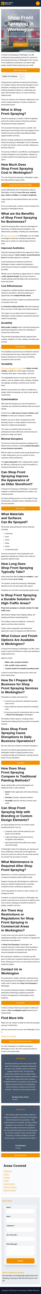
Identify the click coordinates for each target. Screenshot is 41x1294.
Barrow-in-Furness (10, 1187)
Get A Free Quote (20, 1155)
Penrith (6, 1181)
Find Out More (20, 347)
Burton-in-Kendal (10, 1190)
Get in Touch (20, 508)
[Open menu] (38, 3)
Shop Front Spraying (10, 236)
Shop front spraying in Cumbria (12, 368)
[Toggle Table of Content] (20, 76)
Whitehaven (5, 1036)
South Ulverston (9, 1184)
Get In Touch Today (20, 70)
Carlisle (6, 1174)
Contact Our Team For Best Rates (20, 185)
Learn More (20, 763)
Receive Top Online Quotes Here (20, 1041)
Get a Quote (19, 44)
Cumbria (7, 1177)
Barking (13, 1036)
